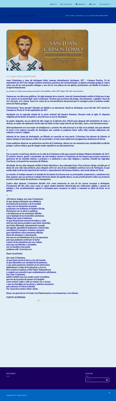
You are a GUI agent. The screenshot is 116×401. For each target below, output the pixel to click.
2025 (72, 15)
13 (85, 15)
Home (68, 15)
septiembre (79, 15)
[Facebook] (109, 393)
